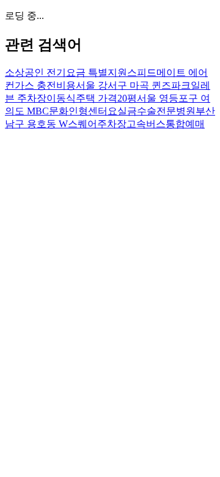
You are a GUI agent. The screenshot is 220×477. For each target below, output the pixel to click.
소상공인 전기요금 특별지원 (66, 72)
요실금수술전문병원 (152, 111)
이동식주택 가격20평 (91, 98)
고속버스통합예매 (166, 124)
